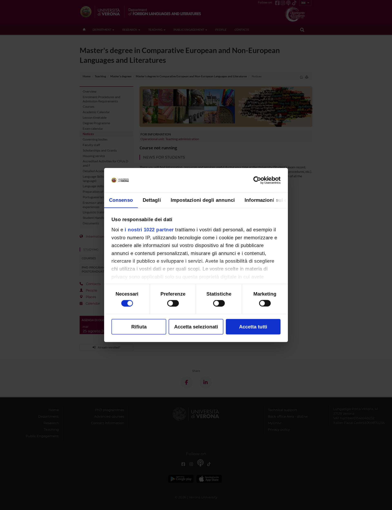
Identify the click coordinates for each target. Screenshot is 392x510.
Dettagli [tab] (152, 200)
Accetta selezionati (196, 326)
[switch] (173, 303)
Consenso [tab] (121, 200)
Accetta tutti (253, 326)
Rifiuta (139, 326)
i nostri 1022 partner (149, 229)
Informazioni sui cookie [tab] (272, 200)
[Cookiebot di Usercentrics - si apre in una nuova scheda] (263, 180)
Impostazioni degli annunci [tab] (203, 200)
